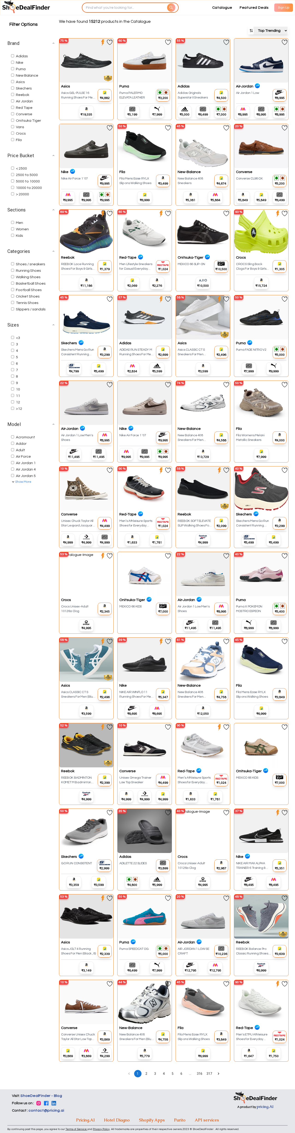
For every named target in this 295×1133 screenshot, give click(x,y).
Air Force (23, 456)
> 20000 (22, 194)
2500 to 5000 (27, 175)
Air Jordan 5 (26, 476)
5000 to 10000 (28, 181)
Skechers (24, 88)
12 (18, 402)
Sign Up (283, 7)
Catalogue (222, 7)
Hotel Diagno (117, 1120)
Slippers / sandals (31, 309)
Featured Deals (254, 7)
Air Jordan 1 (26, 463)
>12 (19, 408)
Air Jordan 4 (26, 469)
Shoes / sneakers (30, 264)
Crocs (21, 133)
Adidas (22, 56)
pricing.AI (265, 1106)
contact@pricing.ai (46, 1110)
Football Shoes (29, 290)
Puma (21, 69)
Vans (20, 127)
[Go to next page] (218, 1073)
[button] (31, 43)
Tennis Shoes (27, 303)
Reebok (22, 95)
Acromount (25, 437)
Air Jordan (24, 101)
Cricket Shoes (28, 296)
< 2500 (21, 168)
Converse (24, 114)
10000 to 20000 (29, 188)
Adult (20, 450)
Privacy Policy (101, 1129)
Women (22, 229)
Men (19, 223)
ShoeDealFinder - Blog (41, 1096)
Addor (21, 443)
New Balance (27, 75)
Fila (19, 140)
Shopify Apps (152, 1120)
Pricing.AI (85, 1120)
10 (18, 389)
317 (209, 1073)
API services (207, 1120)
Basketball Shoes (31, 283)
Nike (19, 62)
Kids (19, 235)
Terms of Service (76, 1129)
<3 (18, 338)
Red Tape (24, 108)
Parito (180, 1120)
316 (199, 1073)
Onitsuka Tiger (28, 120)
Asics (20, 82)
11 (18, 396)
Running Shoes (28, 270)
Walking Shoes (28, 277)
